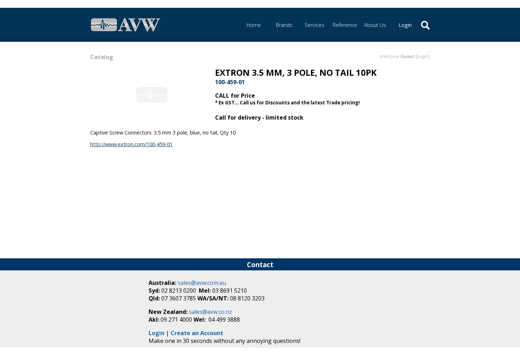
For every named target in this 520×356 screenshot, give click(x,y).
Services (314, 25)
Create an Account (197, 333)
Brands (284, 25)
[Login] (423, 56)
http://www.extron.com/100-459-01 (131, 144)
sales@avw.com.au (202, 283)
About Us (375, 25)
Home (254, 25)
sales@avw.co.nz (210, 312)
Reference (345, 25)
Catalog (101, 57)
